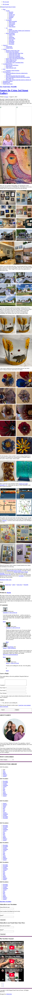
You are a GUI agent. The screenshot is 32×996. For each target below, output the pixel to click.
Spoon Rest (11, 41)
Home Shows (9, 66)
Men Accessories (13, 21)
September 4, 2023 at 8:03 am (10, 612)
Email (2, 915)
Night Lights (12, 34)
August (4, 786)
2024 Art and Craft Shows (12, 65)
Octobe (4, 847)
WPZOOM (9, 994)
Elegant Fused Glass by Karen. (14, 570)
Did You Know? (7, 71)
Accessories (9, 20)
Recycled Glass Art (13, 32)
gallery (13, 584)
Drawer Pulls (12, 38)
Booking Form (6, 82)
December (5, 781)
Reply (4, 621)
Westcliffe (14, 86)
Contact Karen (9, 48)
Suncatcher (11, 37)
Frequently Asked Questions (12, 70)
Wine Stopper (12, 26)
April (4, 772)
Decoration (11, 44)
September (5, 785)
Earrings (11, 13)
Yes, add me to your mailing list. (9, 702)
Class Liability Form (11, 61)
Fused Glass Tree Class (14, 54)
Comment (2, 685)
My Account (6, 1)
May (4, 770)
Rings (10, 18)
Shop (4, 9)
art (3, 584)
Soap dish (11, 40)
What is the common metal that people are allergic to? (18, 79)
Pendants (11, 17)
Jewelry (8, 10)
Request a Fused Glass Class (12, 50)
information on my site (5, 574)
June (4, 789)
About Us (5, 45)
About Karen (9, 46)
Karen (6, 96)
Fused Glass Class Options (12, 52)
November (5, 782)
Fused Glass (6, 86)
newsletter (21, 575)
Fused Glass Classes (8, 83)
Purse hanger (12, 24)
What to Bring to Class (11, 59)
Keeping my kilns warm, (6, 579)
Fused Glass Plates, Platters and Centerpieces (19, 30)
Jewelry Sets (12, 14)
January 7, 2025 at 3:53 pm (12, 663)
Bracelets (11, 12)
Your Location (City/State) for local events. (10, 911)
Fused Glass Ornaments (14, 56)
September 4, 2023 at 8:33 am (13, 627)
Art (7, 28)
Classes (4, 49)
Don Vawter (10, 646)
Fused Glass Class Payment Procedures (15, 58)
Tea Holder (11, 42)
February (5, 774)
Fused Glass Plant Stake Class (16, 53)
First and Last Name (5, 925)
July (4, 787)
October (5, 783)
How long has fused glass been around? (15, 75)
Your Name (2, 687)
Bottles (10, 29)
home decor (19, 584)
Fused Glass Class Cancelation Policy (15, 62)
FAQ (4, 69)
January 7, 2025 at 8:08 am (9, 648)
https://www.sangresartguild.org (10, 654)
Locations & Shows (7, 63)
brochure (4, 520)
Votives (10, 36)
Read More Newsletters (5, 901)
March (4, 773)
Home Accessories (10, 33)
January (5, 776)
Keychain (11, 25)
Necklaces (11, 16)
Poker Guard (12, 22)
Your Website (3, 693)
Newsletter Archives (8, 81)
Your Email (2, 690)
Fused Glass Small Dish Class (16, 57)
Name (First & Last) (4, 907)
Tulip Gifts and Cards (11, 67)
